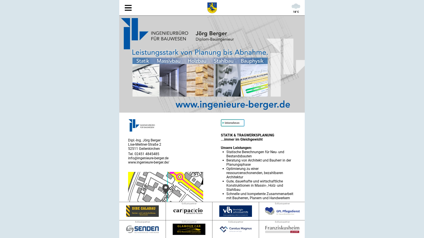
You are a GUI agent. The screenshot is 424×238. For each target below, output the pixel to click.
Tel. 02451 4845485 (143, 154)
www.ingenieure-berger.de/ (148, 162)
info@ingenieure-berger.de (148, 158)
